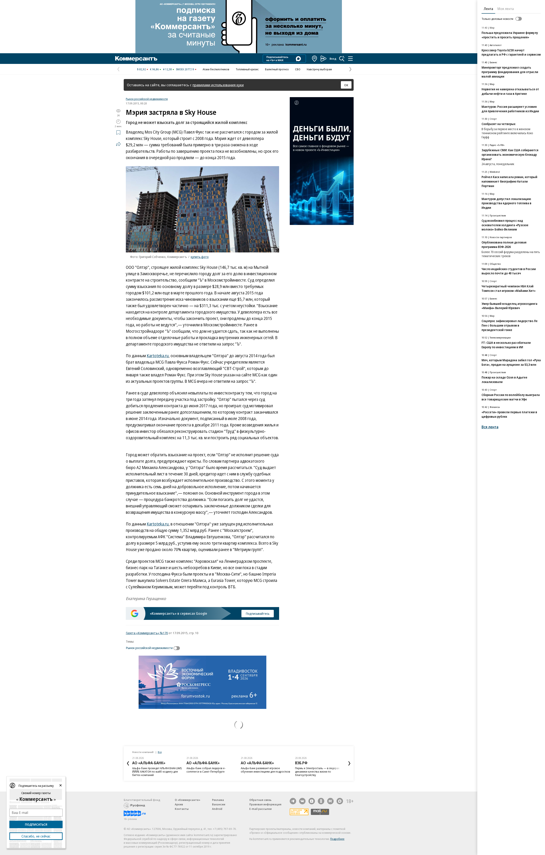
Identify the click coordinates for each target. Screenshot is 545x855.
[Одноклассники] (321, 801)
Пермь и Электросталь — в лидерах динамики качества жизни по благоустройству (317, 771)
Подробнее (337, 839)
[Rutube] (330, 801)
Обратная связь (260, 800)
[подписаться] (178, 648)
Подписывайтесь (258, 613)
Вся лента (490, 427)
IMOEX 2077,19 (185, 69)
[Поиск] (342, 58)
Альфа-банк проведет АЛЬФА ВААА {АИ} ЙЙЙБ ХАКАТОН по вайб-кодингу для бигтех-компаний (157, 771)
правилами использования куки (218, 84)
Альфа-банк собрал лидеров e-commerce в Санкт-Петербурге (206, 769)
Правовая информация (265, 804)
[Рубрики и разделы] (350, 58)
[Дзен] (311, 801)
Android (217, 809)
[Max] (340, 801)
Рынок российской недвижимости (147, 99)
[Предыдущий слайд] (128, 763)
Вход (333, 58)
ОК (346, 85)
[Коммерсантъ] (136, 59)
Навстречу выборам (319, 69)
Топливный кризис (247, 69)
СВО (297, 69)
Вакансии (218, 804)
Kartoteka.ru (158, 355)
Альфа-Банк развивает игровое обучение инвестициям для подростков (265, 769)
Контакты (182, 809)
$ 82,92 (141, 69)
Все (160, 752)
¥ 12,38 (167, 69)
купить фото (200, 257)
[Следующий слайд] (349, 763)
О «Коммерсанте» (187, 800)
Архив (179, 804)
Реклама (218, 800)
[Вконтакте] (302, 801)
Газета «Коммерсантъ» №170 (147, 633)
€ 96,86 (154, 69)
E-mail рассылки (260, 809)
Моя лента (505, 8)
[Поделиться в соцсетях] (118, 144)
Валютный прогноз (277, 69)
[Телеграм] (293, 801)
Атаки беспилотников (216, 69)
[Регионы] (314, 58)
